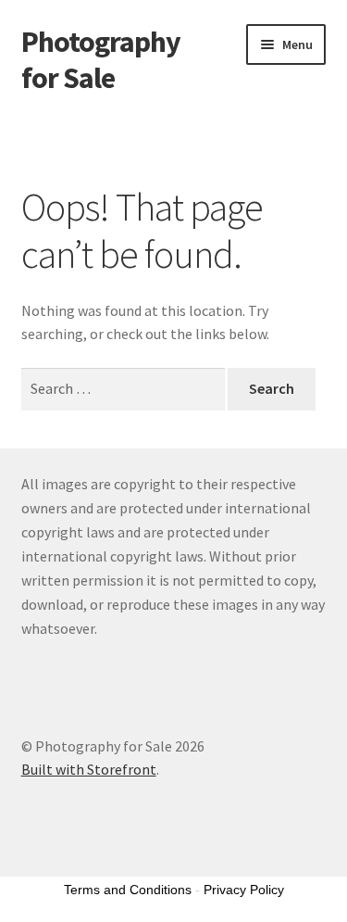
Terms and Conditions (128, 889)
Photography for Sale (100, 59)
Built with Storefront (88, 769)
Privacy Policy (244, 889)
